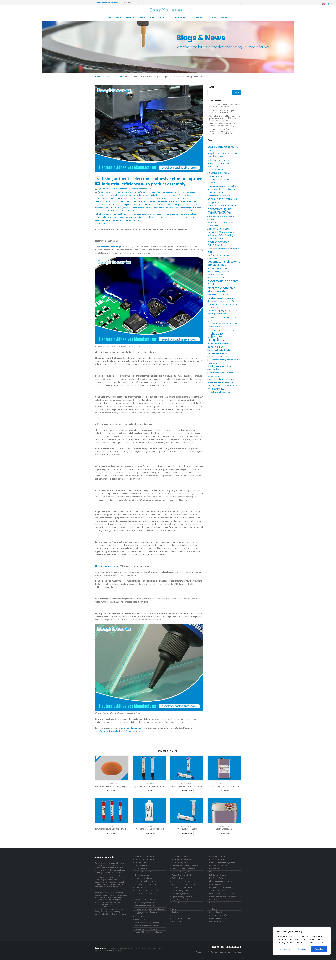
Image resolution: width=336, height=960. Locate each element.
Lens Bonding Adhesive (181, 890)
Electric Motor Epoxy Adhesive (221, 881)
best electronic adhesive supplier (172, 211)
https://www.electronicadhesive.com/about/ (113, 731)
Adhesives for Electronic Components (118, 204)
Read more (113, 791)
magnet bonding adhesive (217, 353)
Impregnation (177, 921)
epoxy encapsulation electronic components (223, 325)
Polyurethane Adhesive (144, 878)
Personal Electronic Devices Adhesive (149, 909)
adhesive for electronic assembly (118, 195)
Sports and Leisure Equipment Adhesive (146, 913)
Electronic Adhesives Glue (113, 76)
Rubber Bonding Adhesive (182, 875)
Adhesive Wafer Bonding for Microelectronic (133, 198)
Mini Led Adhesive (216, 872)
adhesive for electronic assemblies (218, 181)
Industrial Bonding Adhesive (183, 872)
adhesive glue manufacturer (219, 210)
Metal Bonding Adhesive (181, 859)
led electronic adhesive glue (219, 350)
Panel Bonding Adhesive (181, 881)
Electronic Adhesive (199, 18)
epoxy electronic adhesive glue (222, 318)
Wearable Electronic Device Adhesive (223, 897)
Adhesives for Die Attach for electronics (221, 224)
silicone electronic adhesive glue (220, 382)
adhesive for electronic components (221, 191)
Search (210, 87)
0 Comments (103, 223)
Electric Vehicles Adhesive (145, 899)
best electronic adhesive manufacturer (143, 211)
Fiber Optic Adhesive (217, 859)
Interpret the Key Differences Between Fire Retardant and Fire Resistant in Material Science (223, 131)
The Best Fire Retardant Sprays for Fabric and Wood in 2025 (224, 111)
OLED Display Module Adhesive (221, 893)
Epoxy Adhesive (111, 784)
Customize (285, 949)
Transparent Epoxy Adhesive (146, 929)
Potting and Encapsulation (182, 918)
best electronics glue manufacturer (125, 220)
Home (109, 18)
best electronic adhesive (118, 211)
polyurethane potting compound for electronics (223, 361)
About (119, 18)
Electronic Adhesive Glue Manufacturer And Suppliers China (222, 296)
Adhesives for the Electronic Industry (137, 208)
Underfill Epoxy (140, 919)
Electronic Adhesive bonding (218, 278)
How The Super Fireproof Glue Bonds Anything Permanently (222, 124)
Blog (214, 18)
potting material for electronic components (220, 374)
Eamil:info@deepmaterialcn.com (107, 3)
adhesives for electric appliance (128, 201)
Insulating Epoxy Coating (218, 918)
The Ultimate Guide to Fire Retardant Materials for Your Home (225, 105)
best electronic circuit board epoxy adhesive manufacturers (127, 214)
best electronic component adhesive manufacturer (171, 214)
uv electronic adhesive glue (218, 392)
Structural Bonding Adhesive (146, 881)
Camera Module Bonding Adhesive (223, 862)
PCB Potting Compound (218, 878)
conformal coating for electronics (218, 257)
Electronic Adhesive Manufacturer (113, 189)
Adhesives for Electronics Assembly (148, 204)
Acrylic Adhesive (141, 866)
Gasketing (213, 909)
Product (130, 18)
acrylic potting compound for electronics (222, 155)
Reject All (302, 949)
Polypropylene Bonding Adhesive (185, 866)
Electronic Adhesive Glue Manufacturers (223, 301)
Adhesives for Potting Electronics (175, 204)
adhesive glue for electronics (223, 205)
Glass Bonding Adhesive (181, 862)
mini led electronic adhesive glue (221, 356)
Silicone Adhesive (141, 862)
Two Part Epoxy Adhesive (144, 859)
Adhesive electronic (215, 169)
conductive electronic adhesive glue (223, 250)
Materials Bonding (147, 18)
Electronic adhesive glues (107, 566)
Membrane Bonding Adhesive (183, 884)
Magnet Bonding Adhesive (182, 900)
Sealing (175, 912)
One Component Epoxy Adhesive (148, 922)
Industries (165, 18)
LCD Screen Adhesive (217, 875)
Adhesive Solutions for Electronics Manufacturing (220, 230)
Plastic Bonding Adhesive (182, 856)
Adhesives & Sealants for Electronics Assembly (169, 198)
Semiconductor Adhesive (219, 890)
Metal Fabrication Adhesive (145, 906)
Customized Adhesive (143, 893)
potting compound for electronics (219, 368)
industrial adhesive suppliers (215, 336)
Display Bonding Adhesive (182, 887)
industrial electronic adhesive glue (219, 345)
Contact (225, 18)
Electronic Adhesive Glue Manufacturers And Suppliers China (222, 305)
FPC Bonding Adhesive (181, 893)
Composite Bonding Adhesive (183, 869)
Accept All (319, 949)
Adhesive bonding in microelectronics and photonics (118, 192)
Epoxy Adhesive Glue (143, 916)
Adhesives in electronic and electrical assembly (171, 208)
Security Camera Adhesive (219, 900)
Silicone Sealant (215, 912)
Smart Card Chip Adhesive (219, 903)
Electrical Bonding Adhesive (182, 903)
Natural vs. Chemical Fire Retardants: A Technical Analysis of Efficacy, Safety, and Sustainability (225, 118)
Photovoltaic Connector (114, 953)
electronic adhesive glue (131, 728)
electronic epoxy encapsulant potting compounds (222, 312)
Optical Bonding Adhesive (182, 897)
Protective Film (140, 887)
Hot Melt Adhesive (142, 875)
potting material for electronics (220, 379)
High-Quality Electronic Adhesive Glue (220, 330)
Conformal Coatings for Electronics (222, 915)
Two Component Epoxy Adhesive (147, 926)
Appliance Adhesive (217, 856)
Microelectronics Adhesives (220, 887)
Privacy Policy (109, 950)
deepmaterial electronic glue (217, 268)
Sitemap (119, 950)
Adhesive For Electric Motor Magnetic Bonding (158, 192)
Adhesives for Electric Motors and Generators (159, 201)
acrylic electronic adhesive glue (222, 148)
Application (179, 18)
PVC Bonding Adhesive (181, 878)
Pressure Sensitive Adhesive (146, 872)
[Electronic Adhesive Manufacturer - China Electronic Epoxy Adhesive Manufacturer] (166, 10)
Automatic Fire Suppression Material (149, 890)
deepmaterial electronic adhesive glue (223, 263)
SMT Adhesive (214, 869)
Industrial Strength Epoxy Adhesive (148, 932)
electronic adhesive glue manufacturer (221, 289)
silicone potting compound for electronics (222, 387)
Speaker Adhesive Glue (218, 866)
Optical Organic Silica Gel (219, 921)
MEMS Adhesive (215, 884)
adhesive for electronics (141, 195)
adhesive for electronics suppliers (164, 195)
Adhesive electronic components (218, 174)
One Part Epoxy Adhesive (144, 856)
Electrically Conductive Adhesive (147, 884)
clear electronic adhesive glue (218, 243)
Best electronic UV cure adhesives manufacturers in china (130, 217)
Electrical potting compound (218, 271)
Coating (175, 915)
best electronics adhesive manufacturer (169, 217)
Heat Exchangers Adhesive (145, 903)
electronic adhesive (215, 274)
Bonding (175, 909)
